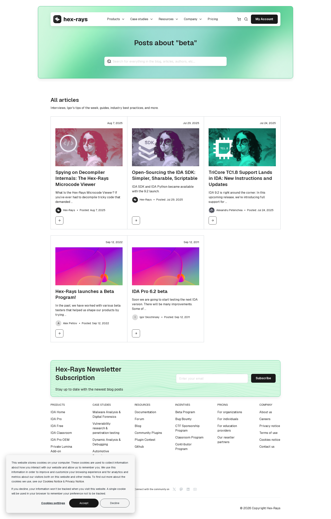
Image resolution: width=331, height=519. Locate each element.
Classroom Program (189, 437)
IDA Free (57, 426)
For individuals (227, 419)
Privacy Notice (75, 481)
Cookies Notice (52, 481)
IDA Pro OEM (60, 440)
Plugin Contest (145, 440)
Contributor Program (183, 446)
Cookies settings (53, 503)
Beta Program (185, 412)
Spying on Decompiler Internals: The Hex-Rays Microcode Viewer (82, 178)
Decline (114, 503)
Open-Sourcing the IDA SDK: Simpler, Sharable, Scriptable (164, 175)
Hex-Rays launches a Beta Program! (84, 294)
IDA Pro (56, 419)
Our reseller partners (226, 439)
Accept (83, 503)
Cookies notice (269, 440)
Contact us (266, 447)
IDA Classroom (61, 433)
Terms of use (268, 433)
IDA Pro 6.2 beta (150, 291)
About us (265, 412)
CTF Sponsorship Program (187, 428)
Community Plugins (148, 433)
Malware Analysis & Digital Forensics (107, 414)
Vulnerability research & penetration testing (106, 428)
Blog (138, 426)
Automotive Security (101, 453)
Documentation (145, 412)
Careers (264, 419)
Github (139, 447)
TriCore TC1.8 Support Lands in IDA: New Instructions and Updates (240, 178)
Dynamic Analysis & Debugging (107, 442)
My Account (264, 19)
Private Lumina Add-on (61, 449)
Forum (139, 419)
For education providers (227, 428)
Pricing (213, 19)
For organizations (229, 412)
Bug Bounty (183, 419)
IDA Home (58, 412)
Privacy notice (269, 426)
